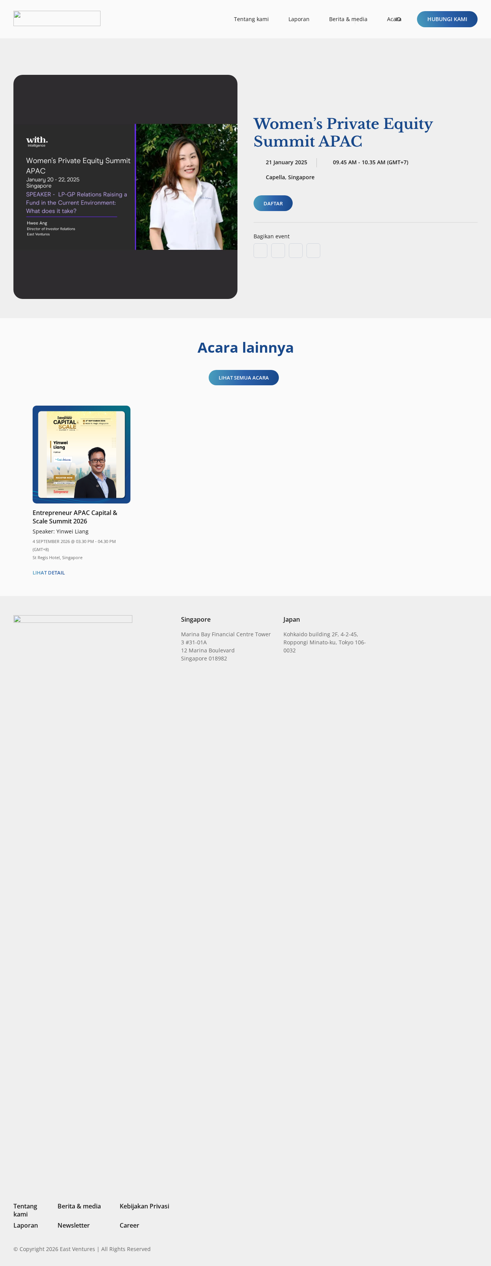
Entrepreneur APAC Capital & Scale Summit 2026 (75, 516)
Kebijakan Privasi (144, 1206)
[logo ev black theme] (57, 18)
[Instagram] (435, 1249)
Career (129, 1225)
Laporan (25, 1225)
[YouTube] (474, 1249)
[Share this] (278, 250)
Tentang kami (25, 1210)
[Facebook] (462, 1249)
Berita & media (79, 1206)
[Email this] (260, 250)
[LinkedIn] (423, 1249)
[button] (401, 19)
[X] (449, 1249)
